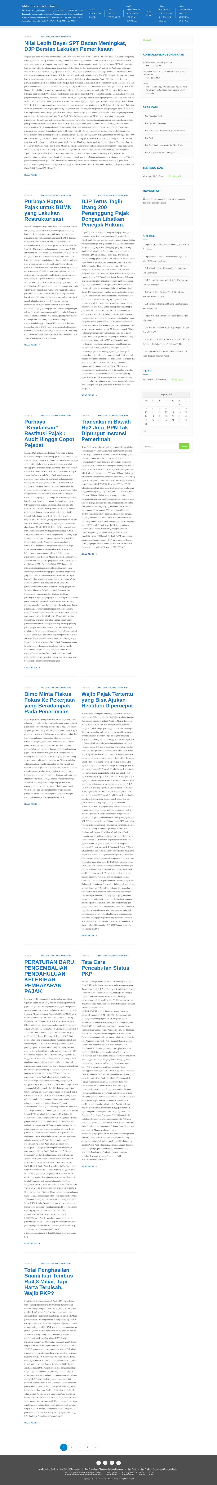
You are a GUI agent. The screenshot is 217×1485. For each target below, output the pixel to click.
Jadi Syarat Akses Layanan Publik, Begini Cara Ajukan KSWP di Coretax (163, 294)
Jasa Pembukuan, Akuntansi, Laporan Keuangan (165, 131)
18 (153, 416)
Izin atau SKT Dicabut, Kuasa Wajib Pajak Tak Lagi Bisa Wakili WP (166, 329)
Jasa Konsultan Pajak (153, 116)
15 (179, 412)
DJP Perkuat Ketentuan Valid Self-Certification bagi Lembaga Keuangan (165, 282)
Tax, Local (45, 37)
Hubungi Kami (128, 1473)
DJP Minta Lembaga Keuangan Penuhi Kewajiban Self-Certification (165, 270)
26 (159, 420)
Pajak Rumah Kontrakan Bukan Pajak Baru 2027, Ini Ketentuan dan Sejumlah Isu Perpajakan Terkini (166, 341)
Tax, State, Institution (61, 37)
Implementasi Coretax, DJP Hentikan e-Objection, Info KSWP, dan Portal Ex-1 (165, 258)
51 (88, 1447)
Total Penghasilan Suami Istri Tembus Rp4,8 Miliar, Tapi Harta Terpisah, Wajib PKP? (48, 1281)
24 (146, 420)
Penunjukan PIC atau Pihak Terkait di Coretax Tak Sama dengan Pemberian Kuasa (165, 353)
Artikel (142, 1473)
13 (166, 412)
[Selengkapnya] (174, 176)
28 (173, 420)
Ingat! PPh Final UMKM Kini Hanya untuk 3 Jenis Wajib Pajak (165, 318)
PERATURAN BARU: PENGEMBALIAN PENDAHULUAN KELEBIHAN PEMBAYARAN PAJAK (50, 976)
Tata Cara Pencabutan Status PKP (105, 968)
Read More (31, 175)
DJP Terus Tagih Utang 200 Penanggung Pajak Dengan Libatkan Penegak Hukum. (105, 213)
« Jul (145, 431)
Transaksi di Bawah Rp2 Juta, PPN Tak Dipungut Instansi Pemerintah (106, 430)
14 (173, 412)
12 (159, 412)
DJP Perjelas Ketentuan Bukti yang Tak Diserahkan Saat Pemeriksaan (165, 306)
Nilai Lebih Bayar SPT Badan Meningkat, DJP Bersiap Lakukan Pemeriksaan (75, 46)
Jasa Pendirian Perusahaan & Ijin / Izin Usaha (164, 145)
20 (166, 416)
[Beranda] (147, 40)
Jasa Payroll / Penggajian (155, 123)
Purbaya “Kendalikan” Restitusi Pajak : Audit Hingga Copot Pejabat (49, 433)
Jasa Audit (149, 138)
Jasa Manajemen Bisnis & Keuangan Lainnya (163, 153)
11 (153, 412)
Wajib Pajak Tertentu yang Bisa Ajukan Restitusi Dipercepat (107, 700)
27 (166, 420)
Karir (151, 1473)
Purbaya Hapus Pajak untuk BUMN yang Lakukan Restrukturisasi (48, 210)
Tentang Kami (111, 1473)
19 (159, 416)
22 (179, 416)
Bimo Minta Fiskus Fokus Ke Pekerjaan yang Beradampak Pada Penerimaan (49, 703)
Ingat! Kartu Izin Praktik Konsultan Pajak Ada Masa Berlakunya (166, 246)
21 (173, 416)
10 (146, 412)
